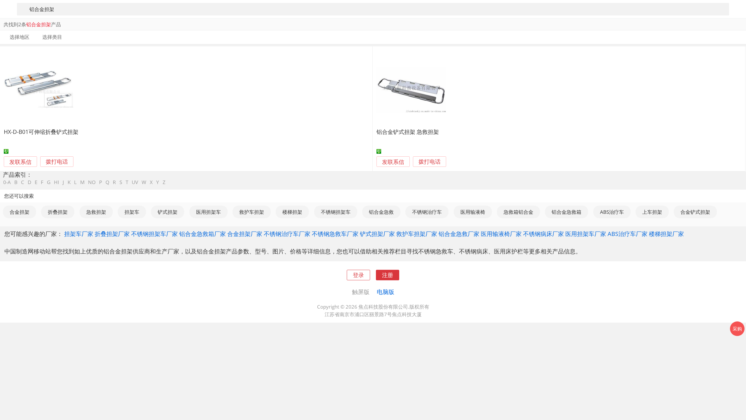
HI (56, 182)
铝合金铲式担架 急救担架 (407, 131)
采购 (737, 329)
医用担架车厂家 (585, 234)
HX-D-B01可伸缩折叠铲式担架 (41, 131)
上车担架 (652, 212)
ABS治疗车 (612, 212)
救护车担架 (251, 212)
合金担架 (19, 212)
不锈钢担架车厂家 (154, 234)
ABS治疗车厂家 (628, 234)
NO (92, 182)
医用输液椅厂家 (501, 234)
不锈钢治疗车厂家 (287, 234)
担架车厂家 (78, 234)
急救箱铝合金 (518, 212)
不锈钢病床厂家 (543, 234)
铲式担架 (167, 212)
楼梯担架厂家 (666, 234)
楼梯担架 (292, 212)
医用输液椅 (472, 212)
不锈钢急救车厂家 (335, 234)
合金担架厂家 (244, 234)
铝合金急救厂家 (459, 234)
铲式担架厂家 (377, 234)
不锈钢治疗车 (427, 212)
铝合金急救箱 (566, 212)
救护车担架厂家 (416, 234)
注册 (387, 275)
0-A (7, 182)
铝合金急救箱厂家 (202, 234)
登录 (358, 275)
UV (135, 182)
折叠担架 (58, 212)
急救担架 (96, 212)
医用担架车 (208, 212)
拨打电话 (57, 162)
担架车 (131, 212)
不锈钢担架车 (336, 212)
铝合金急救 (381, 212)
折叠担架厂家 (112, 234)
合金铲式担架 (695, 212)
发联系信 (20, 161)
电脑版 (385, 292)
